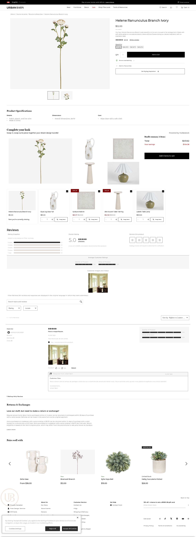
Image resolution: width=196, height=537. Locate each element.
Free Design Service (16, 508)
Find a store (184, 2)
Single (118, 47)
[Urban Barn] (10, 497)
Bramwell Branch (68, 479)
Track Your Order (80, 519)
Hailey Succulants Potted (152, 479)
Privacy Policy (149, 526)
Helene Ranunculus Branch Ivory (142, 20)
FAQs (75, 508)
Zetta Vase (24, 479)
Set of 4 (140, 47)
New (68, 7)
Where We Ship (79, 522)
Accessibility (181, 526)
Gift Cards (13, 512)
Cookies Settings (15, 529)
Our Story (44, 505)
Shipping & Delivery (81, 512)
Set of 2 (125, 47)
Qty (117, 55)
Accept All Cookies (70, 529)
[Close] (77, 517)
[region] (41, 524)
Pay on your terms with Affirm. (98, 2)
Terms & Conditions (165, 526)
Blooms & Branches (36, 14)
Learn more (11, 429)
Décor (86, 7)
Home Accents (22, 14)
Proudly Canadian (16, 505)
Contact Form (117, 505)
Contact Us (77, 505)
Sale (93, 7)
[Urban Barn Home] (15, 7)
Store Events (45, 508)
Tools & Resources (120, 7)
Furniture (77, 7)
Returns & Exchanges (81, 515)
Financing (77, 525)
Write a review (134, 40)
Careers (44, 512)
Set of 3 (133, 47)
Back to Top (185, 498)
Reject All (52, 529)
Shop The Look (104, 7)
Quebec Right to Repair (82, 529)
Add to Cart (156, 54)
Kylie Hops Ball (107, 479)
